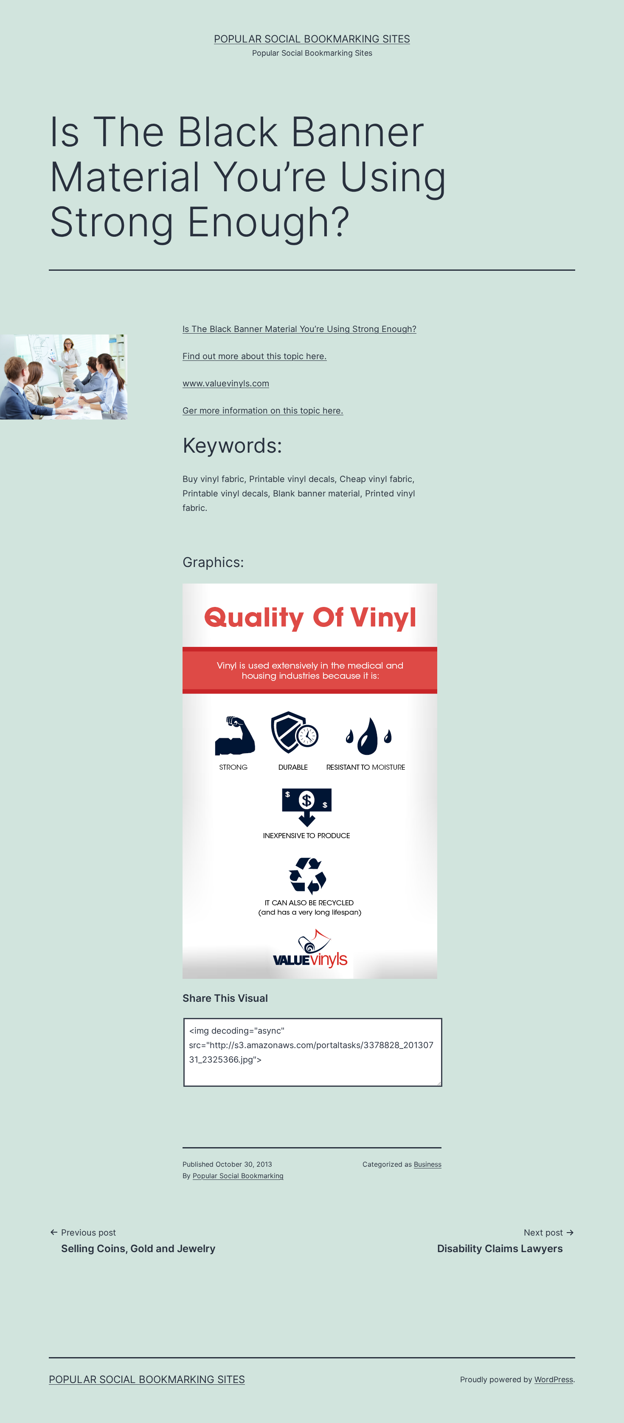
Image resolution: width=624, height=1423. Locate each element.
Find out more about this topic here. (255, 356)
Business (427, 1164)
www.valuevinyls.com (226, 383)
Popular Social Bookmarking (238, 1175)
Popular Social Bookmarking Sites (312, 39)
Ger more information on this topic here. (263, 410)
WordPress (553, 1379)
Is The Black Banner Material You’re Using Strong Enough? (299, 329)
